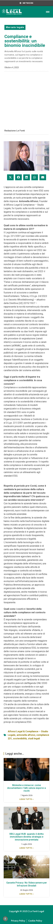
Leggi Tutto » (26, 799)
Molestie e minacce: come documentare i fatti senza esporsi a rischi (26, 788)
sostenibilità (20, 738)
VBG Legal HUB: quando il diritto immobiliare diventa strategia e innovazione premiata (26, 837)
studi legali (34, 738)
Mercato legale (15, 27)
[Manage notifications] (5, 918)
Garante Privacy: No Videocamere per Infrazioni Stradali (26, 884)
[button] (10, 177)
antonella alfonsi (26, 735)
